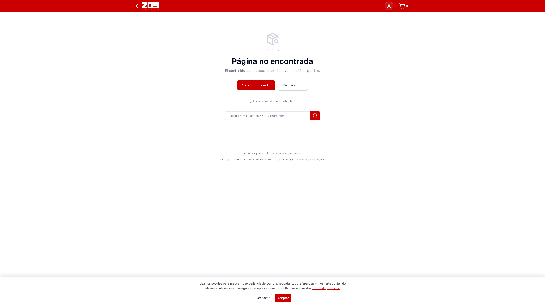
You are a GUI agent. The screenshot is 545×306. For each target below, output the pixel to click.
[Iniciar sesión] (389, 6)
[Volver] (137, 6)
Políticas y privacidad (256, 153)
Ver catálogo (293, 85)
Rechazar (263, 298)
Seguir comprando (256, 85)
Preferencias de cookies (286, 153)
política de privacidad (326, 288)
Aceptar (283, 298)
